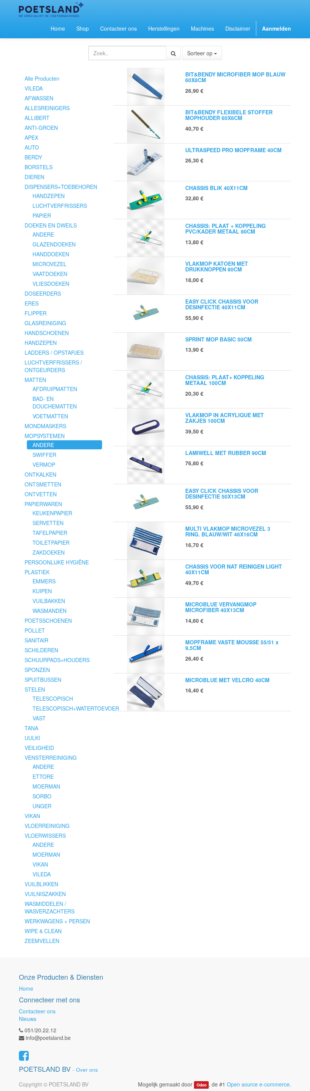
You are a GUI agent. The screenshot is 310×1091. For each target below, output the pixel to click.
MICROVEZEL (50, 264)
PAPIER (42, 215)
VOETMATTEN (50, 416)
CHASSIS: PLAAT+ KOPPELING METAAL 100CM (224, 380)
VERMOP (44, 464)
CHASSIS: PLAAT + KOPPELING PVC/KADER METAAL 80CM (225, 228)
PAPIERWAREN (43, 504)
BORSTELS (39, 167)
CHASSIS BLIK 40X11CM (216, 188)
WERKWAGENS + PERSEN (57, 921)
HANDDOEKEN (51, 254)
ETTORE (43, 776)
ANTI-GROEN (41, 127)
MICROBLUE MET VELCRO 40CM (227, 680)
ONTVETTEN (41, 494)
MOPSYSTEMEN (45, 436)
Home (26, 988)
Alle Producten (42, 78)
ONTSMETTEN (43, 484)
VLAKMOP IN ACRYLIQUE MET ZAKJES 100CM (224, 417)
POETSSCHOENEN (48, 620)
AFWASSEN (39, 98)
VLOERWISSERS (45, 835)
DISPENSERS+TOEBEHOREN (61, 186)
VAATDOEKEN (50, 273)
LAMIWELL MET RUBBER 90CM (225, 453)
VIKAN (32, 816)
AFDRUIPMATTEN (55, 389)
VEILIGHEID (39, 747)
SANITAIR (36, 640)
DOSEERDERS (43, 293)
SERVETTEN (48, 523)
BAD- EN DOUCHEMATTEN (55, 402)
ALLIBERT (37, 118)
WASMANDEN (50, 610)
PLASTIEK (37, 572)
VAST (39, 718)
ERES (32, 303)
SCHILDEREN (41, 650)
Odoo (201, 1085)
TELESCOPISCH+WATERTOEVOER (67, 708)
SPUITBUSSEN (43, 679)
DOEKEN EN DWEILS (51, 225)
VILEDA (34, 88)
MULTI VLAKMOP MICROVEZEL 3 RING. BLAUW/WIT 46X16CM (227, 531)
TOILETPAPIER (51, 542)
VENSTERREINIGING (51, 757)
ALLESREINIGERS (47, 108)
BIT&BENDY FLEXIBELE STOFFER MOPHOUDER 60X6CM (229, 115)
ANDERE (43, 234)
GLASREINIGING (45, 323)
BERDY (33, 157)
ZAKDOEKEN (49, 552)
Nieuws (27, 1018)
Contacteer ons (37, 1011)
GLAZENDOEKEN (54, 244)
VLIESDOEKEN (51, 283)
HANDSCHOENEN (47, 333)
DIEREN (34, 177)
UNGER (42, 806)
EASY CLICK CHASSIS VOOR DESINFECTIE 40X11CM (221, 304)
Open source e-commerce (258, 1084)
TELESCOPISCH (53, 698)
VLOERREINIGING (47, 825)
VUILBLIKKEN (41, 884)
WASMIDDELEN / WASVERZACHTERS (49, 907)
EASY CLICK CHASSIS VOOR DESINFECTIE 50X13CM (221, 493)
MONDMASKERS (45, 426)
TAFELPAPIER (50, 532)
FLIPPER (35, 313)
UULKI (32, 738)
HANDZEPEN (49, 195)
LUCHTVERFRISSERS (60, 205)
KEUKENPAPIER (52, 513)
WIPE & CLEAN (43, 931)
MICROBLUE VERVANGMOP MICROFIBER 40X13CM (220, 607)
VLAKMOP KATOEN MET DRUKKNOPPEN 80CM (216, 266)
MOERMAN (46, 786)
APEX (31, 137)
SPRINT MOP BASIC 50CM (218, 339)
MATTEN (35, 379)
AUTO (32, 147)
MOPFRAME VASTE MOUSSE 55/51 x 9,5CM (232, 644)
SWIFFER (44, 454)
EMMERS (44, 581)
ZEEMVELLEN (42, 940)
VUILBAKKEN (49, 601)
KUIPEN (42, 591)
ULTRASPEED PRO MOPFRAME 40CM (233, 150)
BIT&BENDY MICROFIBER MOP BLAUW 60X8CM (235, 77)
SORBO (42, 796)
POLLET (35, 630)
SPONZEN (37, 669)
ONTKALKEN (40, 474)
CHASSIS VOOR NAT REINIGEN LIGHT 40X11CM (233, 569)
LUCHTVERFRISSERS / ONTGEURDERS (53, 366)
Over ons (87, 1069)
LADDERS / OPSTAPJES (54, 352)
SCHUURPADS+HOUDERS (57, 660)
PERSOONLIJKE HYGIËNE (57, 562)
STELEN (35, 689)
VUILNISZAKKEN (45, 894)
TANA (31, 728)
